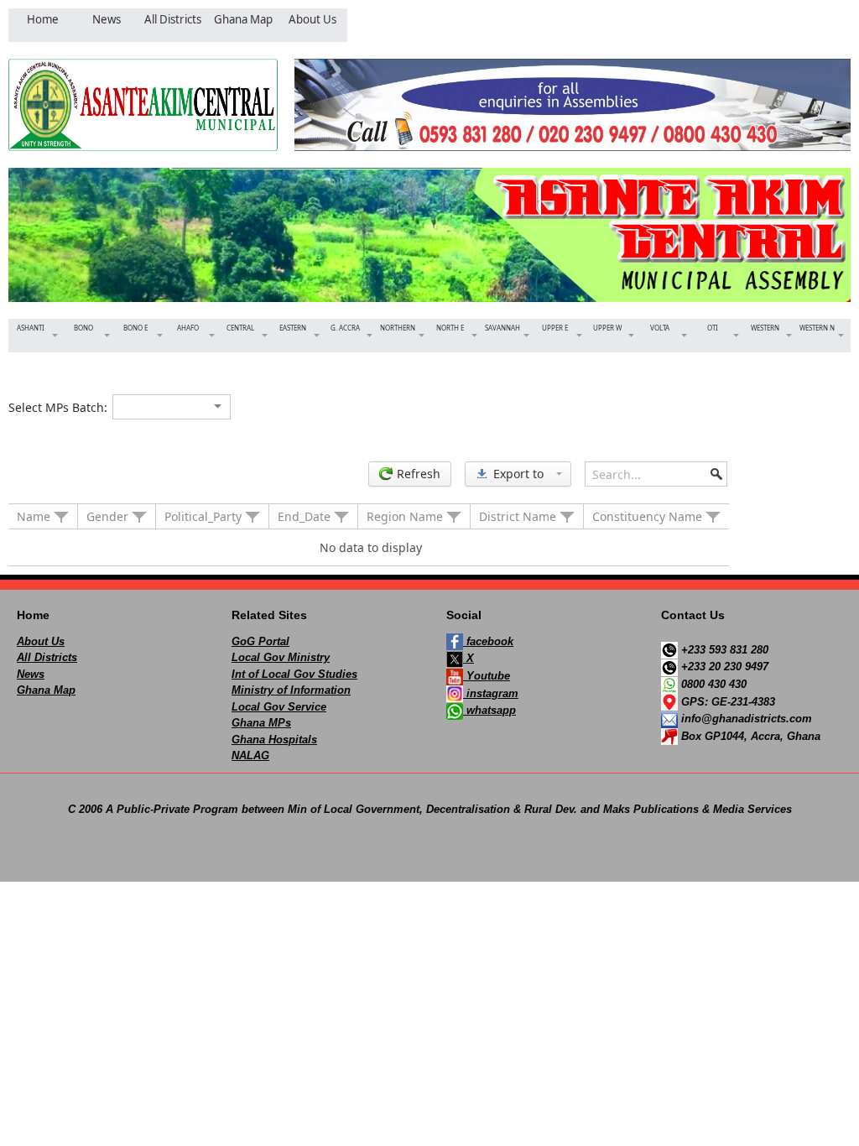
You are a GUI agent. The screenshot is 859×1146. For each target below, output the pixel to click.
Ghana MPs (261, 722)
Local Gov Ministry (281, 657)
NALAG (250, 755)
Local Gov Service (279, 707)
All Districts (47, 657)
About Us (41, 641)
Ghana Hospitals (274, 739)
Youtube (486, 675)
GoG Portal (260, 641)
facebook (488, 641)
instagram (490, 693)
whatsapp (489, 710)
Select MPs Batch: (57, 407)
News (30, 674)
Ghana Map (46, 690)
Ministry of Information (291, 690)
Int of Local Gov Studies (294, 674)
